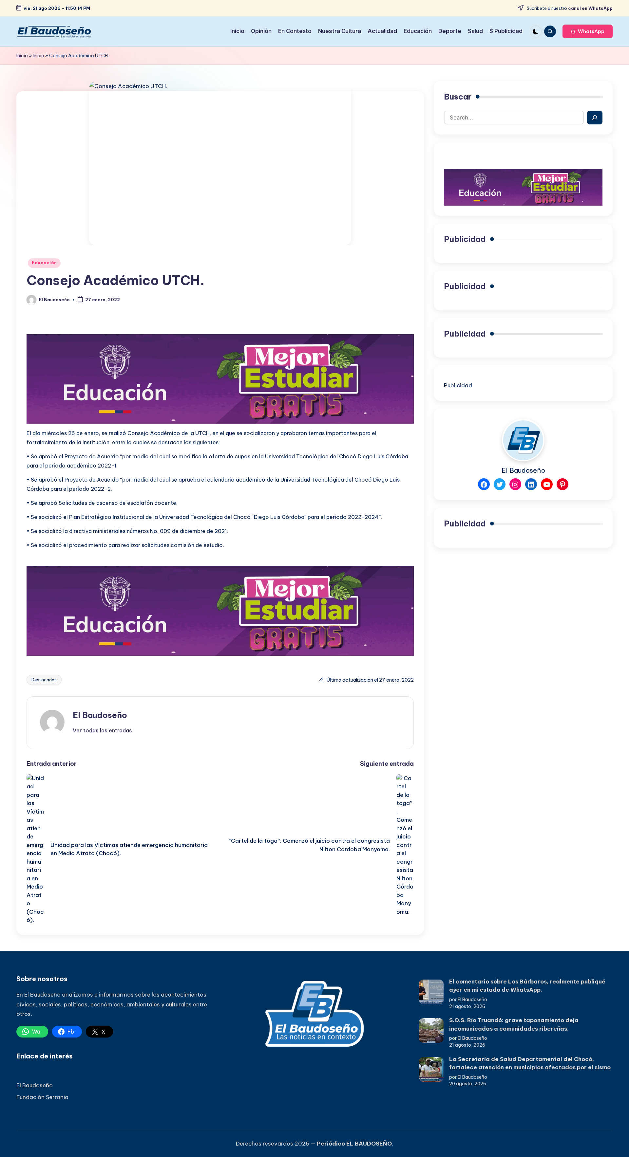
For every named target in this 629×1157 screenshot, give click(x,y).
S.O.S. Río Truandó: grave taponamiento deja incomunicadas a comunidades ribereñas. (514, 1024)
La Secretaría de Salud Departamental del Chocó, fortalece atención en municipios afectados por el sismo (530, 1063)
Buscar (457, 96)
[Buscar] (594, 117)
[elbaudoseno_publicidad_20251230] (220, 378)
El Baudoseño (100, 715)
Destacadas (44, 679)
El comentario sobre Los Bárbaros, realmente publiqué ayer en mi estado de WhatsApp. (527, 986)
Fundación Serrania (42, 1097)
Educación (44, 262)
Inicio (22, 56)
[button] (587, 31)
